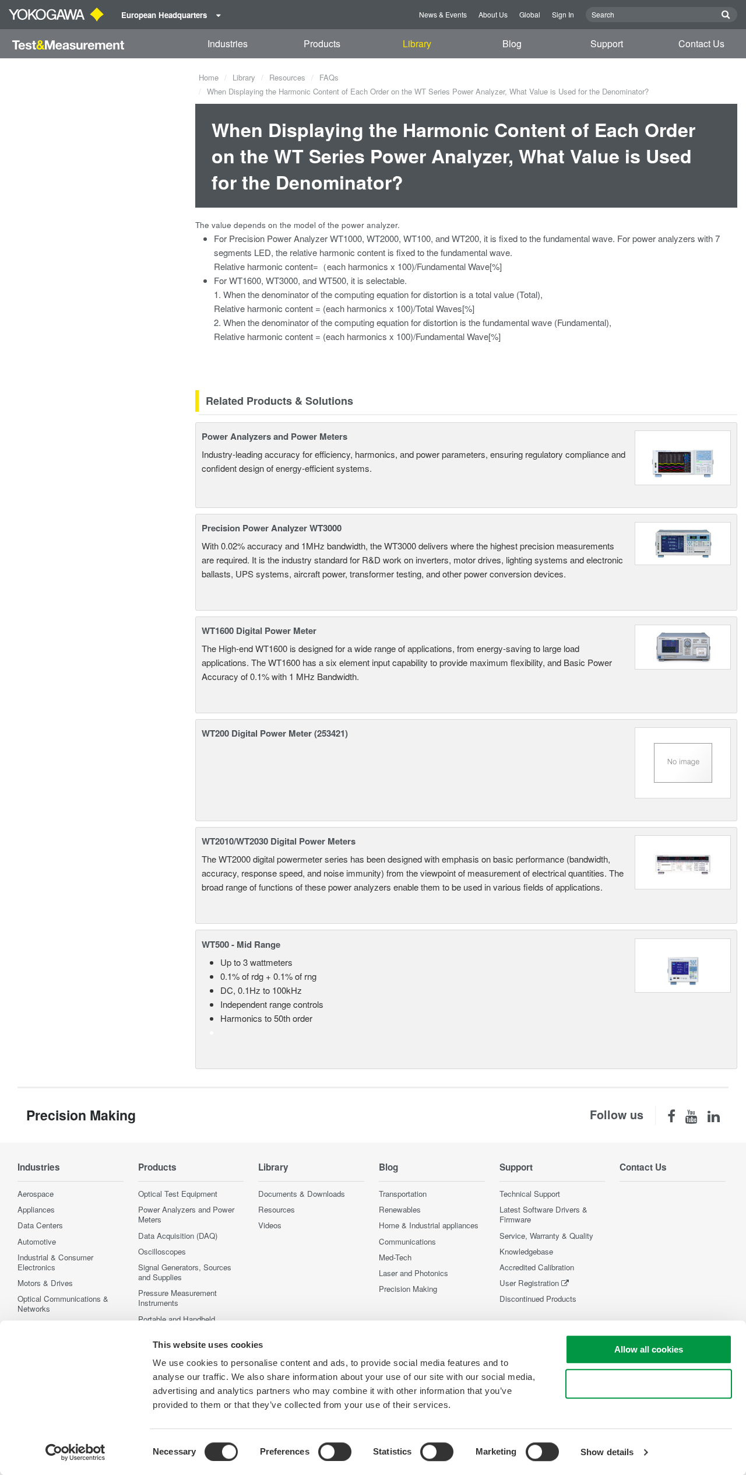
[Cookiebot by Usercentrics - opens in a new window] (75, 1452)
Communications (407, 1241)
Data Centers (40, 1225)
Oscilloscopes (162, 1251)
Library (417, 43)
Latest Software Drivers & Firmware (543, 1214)
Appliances (36, 1209)
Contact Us (701, 43)
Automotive (36, 1241)
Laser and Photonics (413, 1272)
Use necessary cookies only (648, 1384)
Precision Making (408, 1288)
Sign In (563, 14)
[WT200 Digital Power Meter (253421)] (683, 761)
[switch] (334, 1451)
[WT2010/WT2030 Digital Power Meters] (683, 861)
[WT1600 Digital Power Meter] (683, 645)
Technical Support (529, 1193)
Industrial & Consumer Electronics (55, 1262)
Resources (287, 77)
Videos (269, 1225)
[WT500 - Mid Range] (682, 964)
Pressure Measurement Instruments (177, 1297)
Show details (607, 1452)
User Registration (529, 1282)
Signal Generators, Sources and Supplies (184, 1272)
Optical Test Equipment (177, 1193)
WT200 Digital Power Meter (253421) (275, 733)
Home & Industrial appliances (428, 1225)
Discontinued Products (537, 1298)
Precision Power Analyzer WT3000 (272, 527)
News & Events (443, 14)
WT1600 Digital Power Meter (259, 630)
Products (322, 43)
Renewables (400, 1209)
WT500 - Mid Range (241, 944)
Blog (512, 43)
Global (529, 14)
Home (209, 77)
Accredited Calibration (536, 1267)
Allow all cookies (648, 1349)
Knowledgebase (526, 1251)
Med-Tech (395, 1257)
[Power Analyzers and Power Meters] (682, 456)
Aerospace (35, 1193)
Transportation (403, 1193)
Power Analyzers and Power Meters (274, 436)
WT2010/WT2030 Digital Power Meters (279, 841)
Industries (227, 43)
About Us (493, 14)
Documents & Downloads (301, 1193)
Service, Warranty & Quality (546, 1235)
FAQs (329, 77)
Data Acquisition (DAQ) (177, 1235)
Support (606, 43)
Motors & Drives (45, 1282)
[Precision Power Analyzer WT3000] (683, 542)
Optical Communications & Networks (62, 1303)
